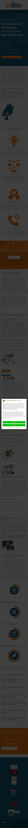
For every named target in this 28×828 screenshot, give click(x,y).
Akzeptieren (14, 422)
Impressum (18, 427)
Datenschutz (10, 427)
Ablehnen (14, 425)
